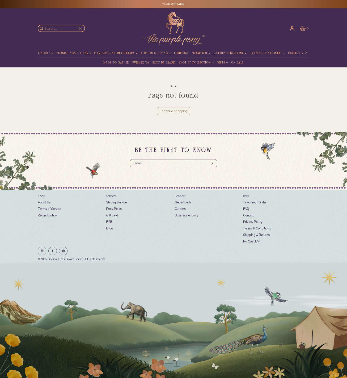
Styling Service (116, 202)
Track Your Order (255, 202)
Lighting (181, 53)
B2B (109, 222)
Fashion (294, 53)
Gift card (112, 215)
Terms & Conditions (257, 228)
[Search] (44, 28)
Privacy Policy (252, 222)
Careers (180, 209)
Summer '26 (140, 62)
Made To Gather (116, 62)
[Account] (292, 28)
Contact (248, 215)
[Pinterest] (63, 251)
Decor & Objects (37, 53)
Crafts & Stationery (266, 53)
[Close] (80, 28)
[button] (304, 28)
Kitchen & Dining (154, 53)
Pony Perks (114, 209)
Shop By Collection (195, 62)
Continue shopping (174, 111)
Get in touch (183, 202)
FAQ (246, 209)
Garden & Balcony (229, 53)
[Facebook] (52, 251)
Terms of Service (49, 209)
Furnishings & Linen (72, 53)
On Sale (237, 62)
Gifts (221, 62)
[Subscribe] (211, 163)
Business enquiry (187, 215)
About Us (44, 202)
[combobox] (63, 28)
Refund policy (47, 215)
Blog (109, 228)
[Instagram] (42, 251)
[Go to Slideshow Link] (173, 320)
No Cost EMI (251, 241)
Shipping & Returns (256, 235)
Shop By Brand (164, 62)
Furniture (200, 53)
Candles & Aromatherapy (114, 53)
